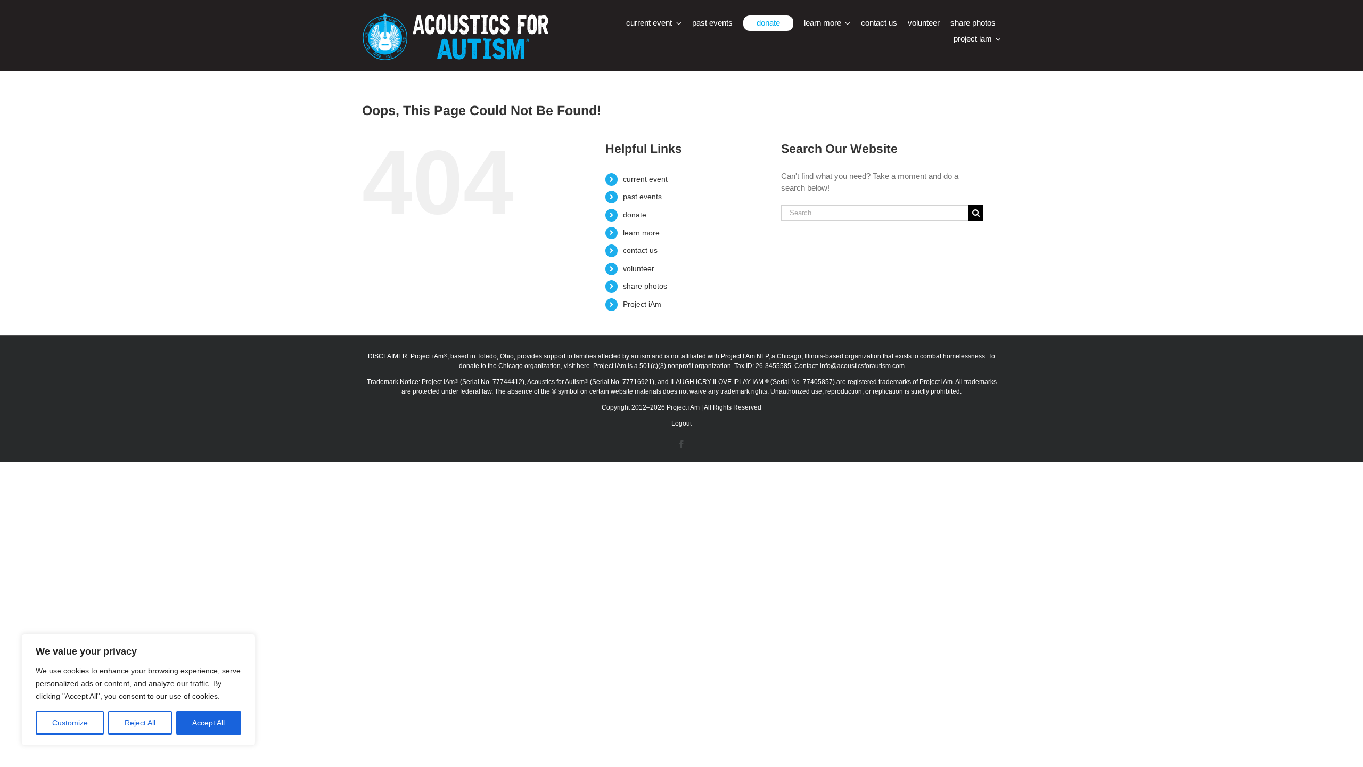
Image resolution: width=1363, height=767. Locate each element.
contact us (640, 250)
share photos (645, 286)
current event (645, 179)
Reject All (140, 723)
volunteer (638, 268)
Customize (70, 723)
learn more (641, 233)
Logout (681, 423)
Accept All (208, 723)
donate (634, 214)
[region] (138, 690)
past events (642, 196)
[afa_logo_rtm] (455, 17)
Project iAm (642, 304)
